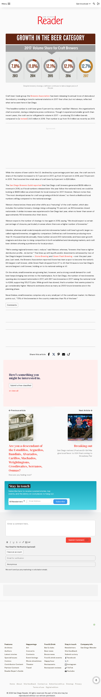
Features (8, 644)
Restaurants (49, 664)
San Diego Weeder (88, 648)
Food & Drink (49, 644)
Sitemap (70, 684)
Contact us (42, 684)
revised (23, 118)
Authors (8, 651)
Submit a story (71, 654)
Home (12, 684)
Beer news (48, 651)
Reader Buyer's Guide (14, 671)
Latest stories (11, 654)
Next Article (84, 410)
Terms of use (38, 687)
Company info (87, 644)
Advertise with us (56, 684)
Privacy (78, 684)
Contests (30, 654)
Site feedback (71, 651)
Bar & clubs (49, 648)
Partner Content (12, 668)
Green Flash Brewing (62, 256)
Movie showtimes (34, 661)
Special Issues (11, 658)
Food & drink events (53, 658)
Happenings (31, 644)
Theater (29, 664)
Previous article (18, 410)
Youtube (71, 671)
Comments (12, 305)
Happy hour (49, 661)
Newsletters (70, 648)
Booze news (49, 654)
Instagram (71, 664)
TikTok (70, 668)
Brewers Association (40, 96)
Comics (8, 661)
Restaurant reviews (52, 668)
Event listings (32, 658)
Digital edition (52, 687)
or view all (13, 390)
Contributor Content (14, 664)
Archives (8, 648)
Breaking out (83, 446)
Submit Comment (76, 540)
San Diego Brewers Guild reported (25, 185)
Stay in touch (70, 644)
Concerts (30, 651)
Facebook (71, 658)
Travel (29, 668)
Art (27, 648)
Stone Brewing (42, 256)
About (19, 684)
